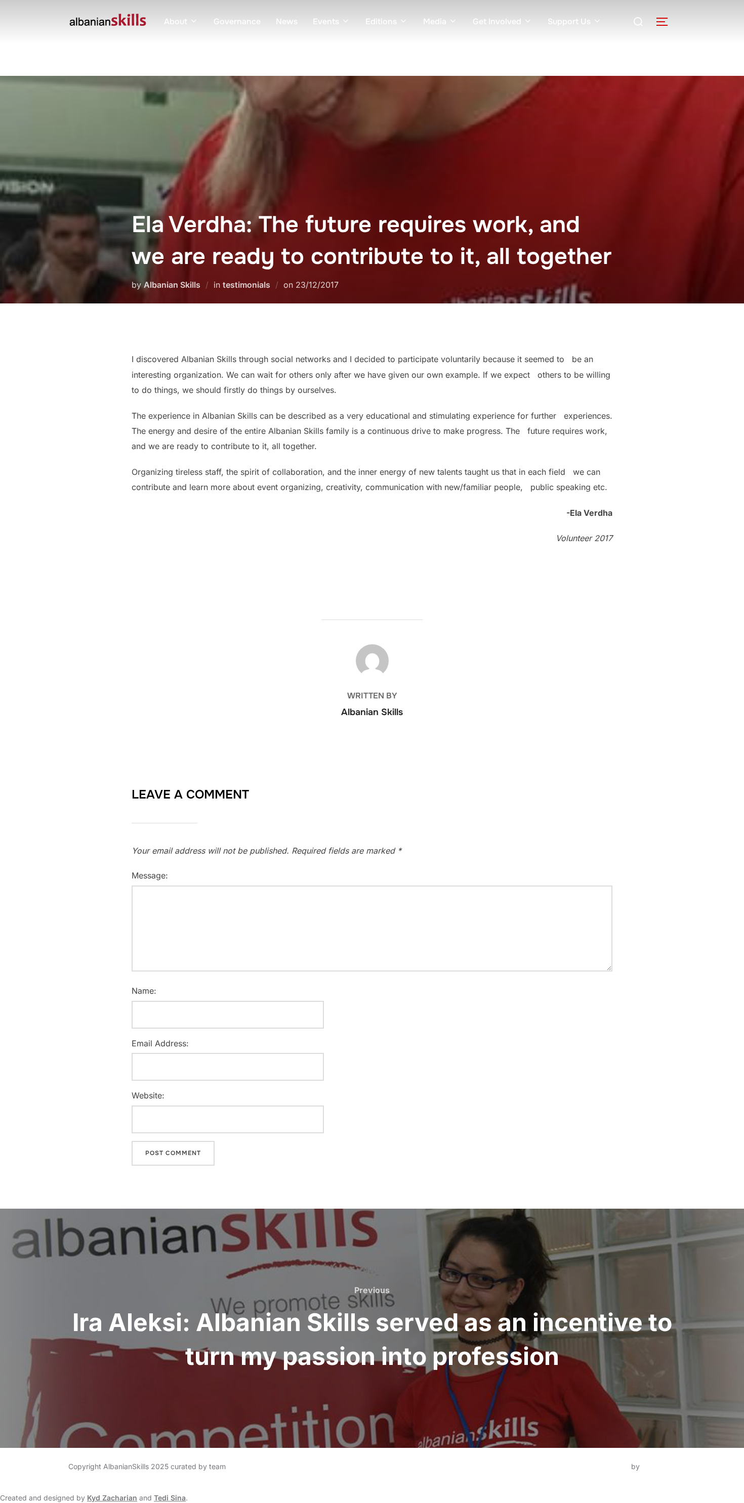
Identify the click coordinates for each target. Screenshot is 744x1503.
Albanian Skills (172, 285)
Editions (381, 21)
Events (326, 21)
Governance (237, 21)
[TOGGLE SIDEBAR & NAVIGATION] (665, 22)
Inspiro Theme (605, 1466)
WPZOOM (659, 1466)
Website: (148, 1095)
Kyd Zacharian (112, 1497)
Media (434, 21)
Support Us (569, 21)
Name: (144, 991)
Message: (150, 875)
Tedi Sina (170, 1497)
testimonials (246, 285)
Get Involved (497, 21)
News (287, 21)
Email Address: (160, 1043)
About (175, 21)
